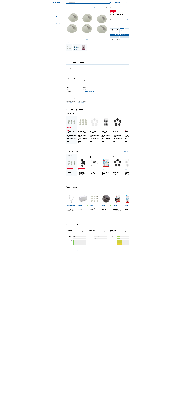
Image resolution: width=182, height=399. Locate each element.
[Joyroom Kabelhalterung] (94, 165)
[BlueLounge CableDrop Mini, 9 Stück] (83, 125)
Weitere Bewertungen (98, 383)
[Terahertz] (74, 366)
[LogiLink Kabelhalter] (129, 125)
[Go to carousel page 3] (97, 147)
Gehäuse (81, 7)
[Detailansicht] (76, 240)
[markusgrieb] (74, 354)
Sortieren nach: (69, 271)
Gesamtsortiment (55, 7)
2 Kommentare (78, 378)
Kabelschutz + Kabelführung (71, 205)
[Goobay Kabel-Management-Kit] (83, 165)
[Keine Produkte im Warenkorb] (128, 2)
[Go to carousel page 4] (98, 147)
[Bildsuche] (109, 3)
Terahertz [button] (71, 365)
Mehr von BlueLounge (124, 19)
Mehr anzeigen (70, 145)
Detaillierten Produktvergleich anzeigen (114, 113)
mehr (71, 317)
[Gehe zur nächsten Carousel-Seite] (127, 130)
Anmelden (117, 2)
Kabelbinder (55, 16)
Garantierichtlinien (81, 102)
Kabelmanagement (56, 14)
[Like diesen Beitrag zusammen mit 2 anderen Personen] (124, 354)
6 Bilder (87, 39)
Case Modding (55, 12)
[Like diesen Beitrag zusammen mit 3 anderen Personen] (124, 308)
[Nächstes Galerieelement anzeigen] (108, 23)
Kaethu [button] (71, 308)
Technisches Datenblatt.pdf (89, 91)
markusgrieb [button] (72, 353)
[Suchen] (67, 3)
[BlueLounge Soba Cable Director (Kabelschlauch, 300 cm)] (71, 203)
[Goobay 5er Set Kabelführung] (94, 125)
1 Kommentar (78, 330)
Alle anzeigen (125, 113)
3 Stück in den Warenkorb (120, 34)
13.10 (112, 13)
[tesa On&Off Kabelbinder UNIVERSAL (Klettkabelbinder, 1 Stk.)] (117, 203)
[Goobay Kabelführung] (117, 125)
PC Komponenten (55, 9)
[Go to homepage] (56, 2)
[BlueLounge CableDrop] (106, 203)
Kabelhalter (55, 18)
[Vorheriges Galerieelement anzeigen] (66, 23)
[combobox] (74, 271)
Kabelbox (80, 205)
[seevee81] (74, 336)
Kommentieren (70, 292)
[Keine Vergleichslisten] (124, 2)
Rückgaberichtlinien (70, 102)
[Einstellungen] (113, 2)
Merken (125, 37)
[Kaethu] (74, 309)
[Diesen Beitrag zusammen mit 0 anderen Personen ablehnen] (128, 274)
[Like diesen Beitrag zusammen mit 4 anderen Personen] (124, 274)
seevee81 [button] (71, 335)
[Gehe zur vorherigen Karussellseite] (67, 130)
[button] (119, 26)
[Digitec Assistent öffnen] (121, 2)
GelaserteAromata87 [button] (73, 274)
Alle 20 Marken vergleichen (71, 245)
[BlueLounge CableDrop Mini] (106, 125)
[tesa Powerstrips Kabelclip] (106, 165)
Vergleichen (115, 37)
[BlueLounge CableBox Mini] (83, 203)
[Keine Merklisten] (126, 2)
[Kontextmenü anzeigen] (122, 275)
